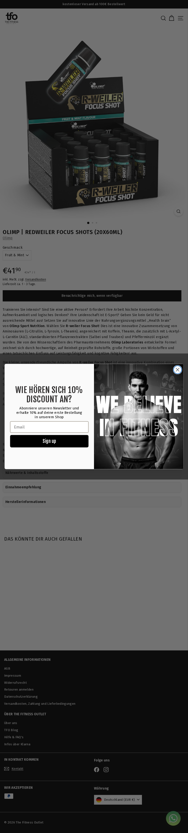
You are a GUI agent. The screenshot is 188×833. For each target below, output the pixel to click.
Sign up (49, 441)
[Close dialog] (178, 370)
